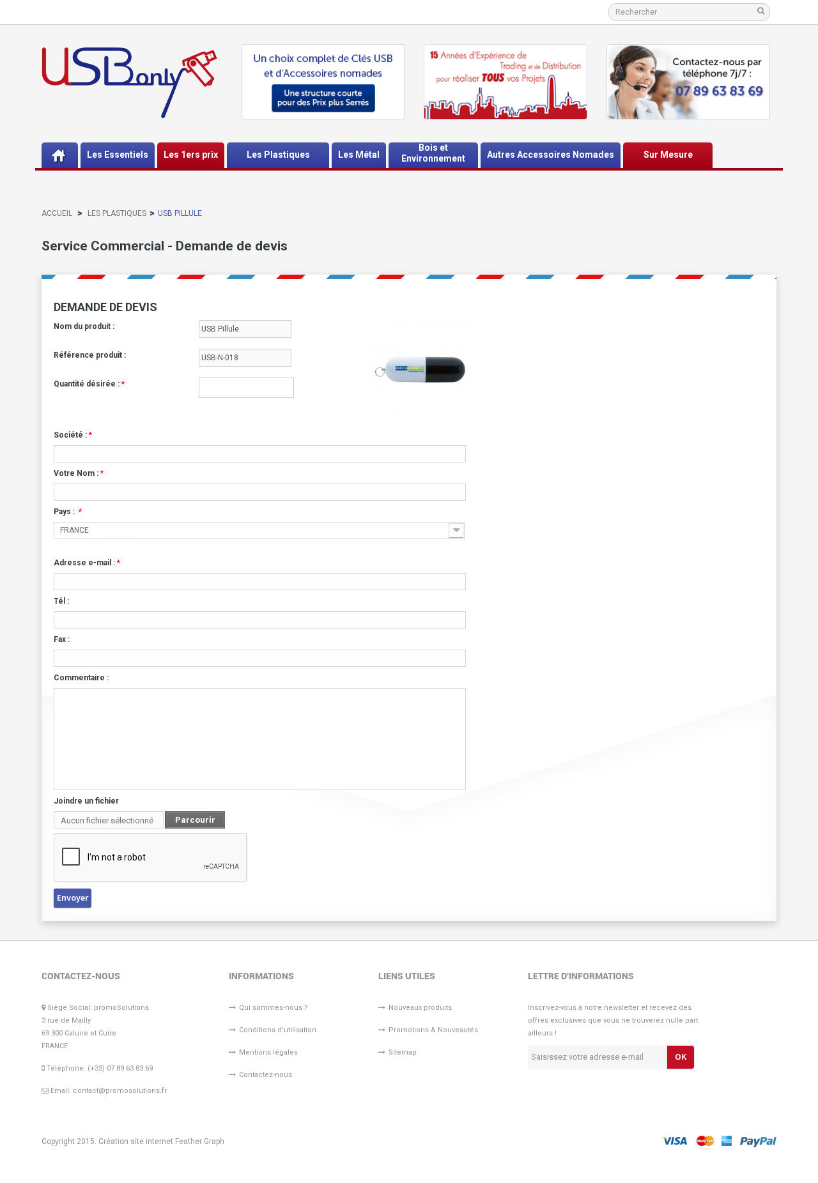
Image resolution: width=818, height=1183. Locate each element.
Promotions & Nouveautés (433, 1030)
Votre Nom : (79, 473)
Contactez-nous (265, 1075)
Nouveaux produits (420, 1008)
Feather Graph (199, 1141)
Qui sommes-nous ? (273, 1008)
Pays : (68, 511)
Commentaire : (81, 677)
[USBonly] (129, 82)
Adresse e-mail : (87, 562)
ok (680, 1056)
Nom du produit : (84, 326)
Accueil (57, 213)
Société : (73, 435)
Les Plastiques (117, 213)
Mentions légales (268, 1052)
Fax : (62, 639)
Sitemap (403, 1052)
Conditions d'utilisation (277, 1030)
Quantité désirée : (89, 383)
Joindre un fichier (86, 801)
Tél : (61, 601)
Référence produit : (90, 355)
